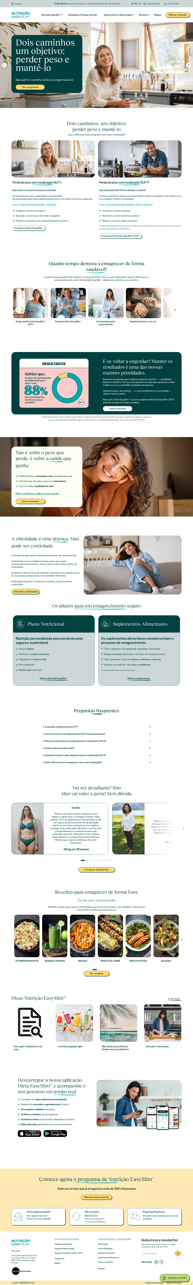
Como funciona (117, 408)
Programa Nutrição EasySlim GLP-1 (120, 235)
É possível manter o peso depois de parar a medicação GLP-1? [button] (75, 755)
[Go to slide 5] (97, 860)
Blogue (157, 14)
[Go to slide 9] (111, 860)
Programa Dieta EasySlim (29, 227)
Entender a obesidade (25, 591)
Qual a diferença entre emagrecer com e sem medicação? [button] (73, 762)
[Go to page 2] (99, 969)
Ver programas (30, 87)
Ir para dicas (174, 998)
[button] (32, 4)
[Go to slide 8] (108, 860)
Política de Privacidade (154, 1283)
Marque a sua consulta (96, 1197)
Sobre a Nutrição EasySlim (53, 678)
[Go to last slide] (4, 65)
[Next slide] (188, 65)
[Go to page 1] (95, 969)
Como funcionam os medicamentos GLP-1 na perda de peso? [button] (75, 733)
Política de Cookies (174, 1283)
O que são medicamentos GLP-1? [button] (61, 726)
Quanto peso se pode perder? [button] (59, 748)
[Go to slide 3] (101, 105)
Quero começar (30, 501)
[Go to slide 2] (97, 105)
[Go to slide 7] (104, 860)
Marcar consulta (178, 14)
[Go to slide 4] (94, 860)
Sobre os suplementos (138, 678)
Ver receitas (96, 973)
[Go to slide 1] (93, 105)
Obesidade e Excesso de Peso (82, 14)
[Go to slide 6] (101, 860)
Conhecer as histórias (96, 869)
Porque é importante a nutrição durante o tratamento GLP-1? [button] (75, 741)
